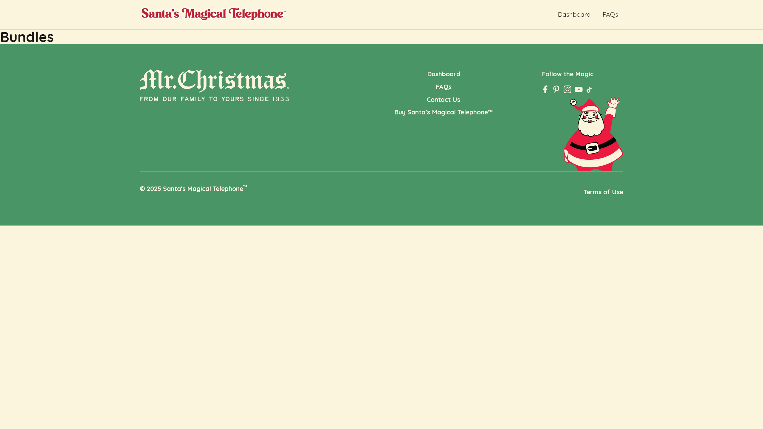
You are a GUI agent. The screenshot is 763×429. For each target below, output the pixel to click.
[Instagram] (568, 90)
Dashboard (574, 14)
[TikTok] (590, 91)
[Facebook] (545, 90)
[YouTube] (579, 90)
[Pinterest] (556, 90)
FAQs (610, 14)
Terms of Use (603, 192)
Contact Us (443, 99)
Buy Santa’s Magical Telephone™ (443, 112)
